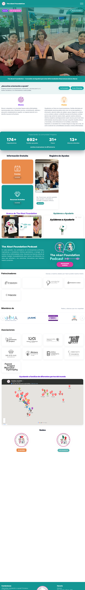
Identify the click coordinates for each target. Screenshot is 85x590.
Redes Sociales (77, 11)
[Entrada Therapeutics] (32, 282)
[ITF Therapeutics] (11, 282)
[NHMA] (10, 318)
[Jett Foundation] (74, 340)
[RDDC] (53, 318)
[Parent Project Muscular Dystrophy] (11, 367)
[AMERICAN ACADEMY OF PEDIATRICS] (53, 340)
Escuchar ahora (65, 264)
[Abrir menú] (81, 3)
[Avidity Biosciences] (53, 282)
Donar (5, 11)
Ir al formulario (64, 88)
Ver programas (15, 11)
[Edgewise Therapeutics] (11, 295)
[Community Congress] (74, 353)
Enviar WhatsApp (77, 88)
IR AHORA (17, 177)
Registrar (40, 203)
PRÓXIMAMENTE (63, 450)
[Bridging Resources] (11, 353)
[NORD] (74, 318)
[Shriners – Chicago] (32, 353)
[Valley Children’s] (53, 353)
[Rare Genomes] (11, 340)
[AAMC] (31, 318)
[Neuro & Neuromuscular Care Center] (32, 340)
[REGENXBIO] (74, 282)
